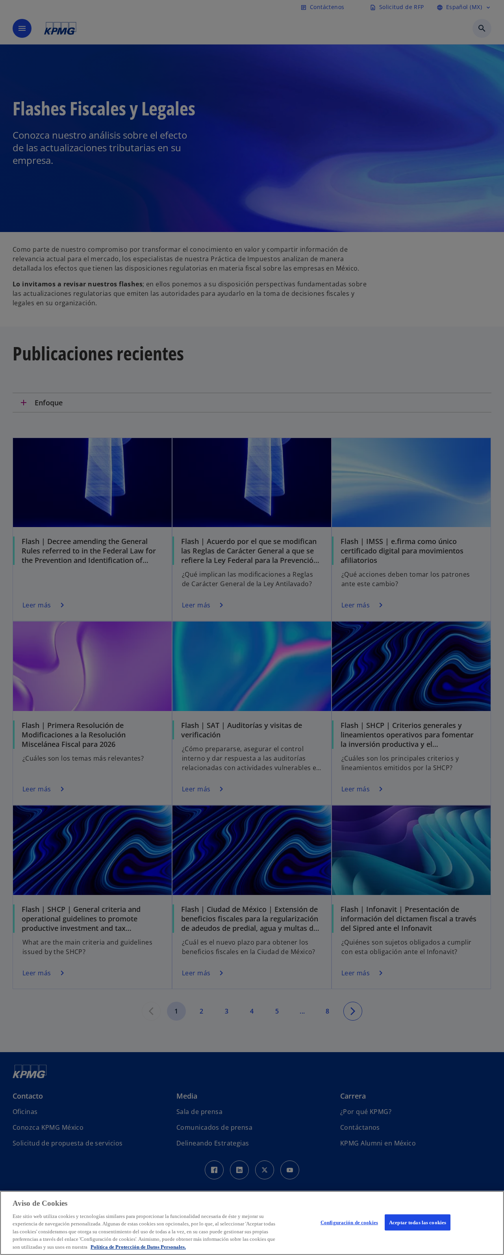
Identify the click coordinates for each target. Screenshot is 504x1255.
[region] (252, 1223)
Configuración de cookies (349, 1222)
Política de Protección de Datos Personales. (138, 1247)
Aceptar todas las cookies (417, 1222)
